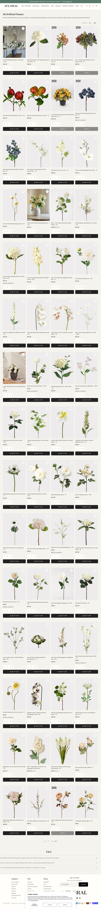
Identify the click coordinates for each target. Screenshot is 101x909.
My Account (15, 884)
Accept (50, 905)
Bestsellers (46, 882)
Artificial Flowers (48, 886)
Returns (13, 886)
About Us (30, 882)
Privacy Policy (34, 900)
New (45, 884)
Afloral (8, 903)
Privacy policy (22, 903)
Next (56, 841)
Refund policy (15, 903)
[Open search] (86, 6)
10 (52, 841)
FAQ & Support (15, 882)
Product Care (31, 891)
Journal (29, 889)
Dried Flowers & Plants (49, 891)
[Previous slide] (5, 41)
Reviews (14, 891)
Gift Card (14, 898)
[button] (90, 23)
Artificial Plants (47, 889)
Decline (65, 905)
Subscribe (83, 884)
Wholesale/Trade (16, 895)
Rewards (14, 889)
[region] (50, 1)
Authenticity (31, 884)
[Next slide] (23, 41)
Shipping (14, 893)
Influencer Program (32, 886)
